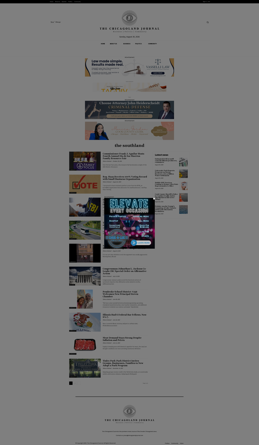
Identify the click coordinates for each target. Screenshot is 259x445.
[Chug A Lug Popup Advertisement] (129, 248)
